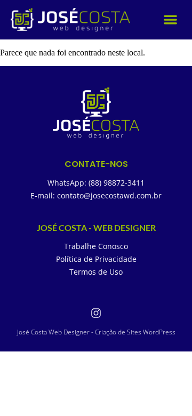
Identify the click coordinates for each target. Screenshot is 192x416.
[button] (171, 20)
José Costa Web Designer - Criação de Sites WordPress (96, 332)
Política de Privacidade (96, 259)
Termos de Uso (96, 272)
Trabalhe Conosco (96, 246)
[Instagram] (96, 313)
